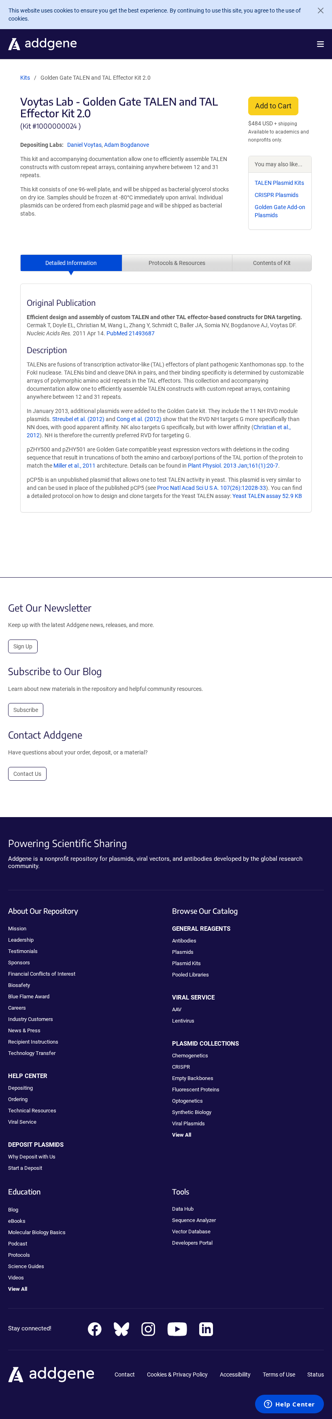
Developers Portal (192, 1243)
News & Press (24, 1030)
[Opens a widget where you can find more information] (289, 1405)
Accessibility (235, 1374)
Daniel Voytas (84, 145)
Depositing (20, 1088)
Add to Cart (273, 106)
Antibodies (184, 941)
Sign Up (22, 646)
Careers (17, 1008)
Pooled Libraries (190, 975)
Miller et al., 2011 (74, 465)
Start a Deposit (25, 1168)
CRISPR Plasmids (276, 195)
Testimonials (23, 951)
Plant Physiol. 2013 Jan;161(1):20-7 (233, 465)
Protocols (19, 1255)
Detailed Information (71, 263)
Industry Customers (30, 1019)
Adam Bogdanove (126, 145)
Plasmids (183, 952)
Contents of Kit (272, 263)
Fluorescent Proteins (195, 1089)
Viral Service (22, 1122)
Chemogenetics (190, 1056)
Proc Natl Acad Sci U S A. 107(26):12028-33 (211, 488)
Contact (125, 1374)
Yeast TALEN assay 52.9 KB (267, 496)
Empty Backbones (192, 1078)
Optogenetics (187, 1101)
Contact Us (27, 774)
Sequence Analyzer (194, 1220)
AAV (176, 1009)
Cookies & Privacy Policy (177, 1374)
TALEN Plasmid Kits (279, 183)
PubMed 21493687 (130, 333)
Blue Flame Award (28, 996)
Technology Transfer (31, 1053)
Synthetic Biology (191, 1112)
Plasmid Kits (186, 963)
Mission (17, 929)
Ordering (18, 1099)
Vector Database (191, 1231)
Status (315, 1374)
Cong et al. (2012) (139, 419)
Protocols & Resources (177, 263)
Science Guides (26, 1266)
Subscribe (25, 710)
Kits (25, 77)
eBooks (17, 1221)
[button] (320, 44)
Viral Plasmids (188, 1123)
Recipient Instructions (33, 1042)
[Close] (317, 10)
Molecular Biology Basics (37, 1232)
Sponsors (19, 962)
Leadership (21, 940)
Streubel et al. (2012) (78, 419)
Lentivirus (183, 1021)
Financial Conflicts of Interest (41, 974)
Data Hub (183, 1209)
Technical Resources (32, 1111)
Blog (13, 1210)
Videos (16, 1278)
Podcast (17, 1244)
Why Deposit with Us (31, 1157)
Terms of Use (279, 1374)
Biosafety (19, 985)
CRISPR (181, 1067)
